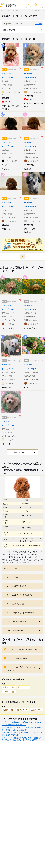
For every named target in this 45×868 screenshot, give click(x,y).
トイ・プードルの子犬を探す (31, 10)
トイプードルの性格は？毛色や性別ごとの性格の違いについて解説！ (22, 733)
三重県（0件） (36, 710)
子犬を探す (16, 10)
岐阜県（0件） (8, 710)
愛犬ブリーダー (5, 10)
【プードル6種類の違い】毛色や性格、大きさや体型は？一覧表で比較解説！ (22, 723)
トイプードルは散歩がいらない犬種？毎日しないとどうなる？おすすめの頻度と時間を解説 (22, 738)
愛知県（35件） (23, 687)
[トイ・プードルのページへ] (11, 77)
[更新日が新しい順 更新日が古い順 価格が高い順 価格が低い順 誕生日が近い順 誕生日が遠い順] (22, 29)
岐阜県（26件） (9, 687)
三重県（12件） (9, 691)
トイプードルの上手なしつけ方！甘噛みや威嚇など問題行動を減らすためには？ (22, 728)
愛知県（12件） (22, 710)
